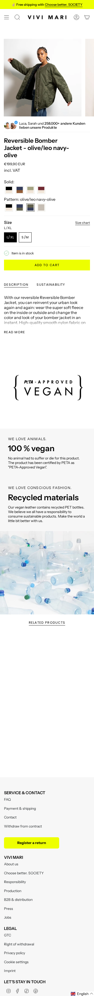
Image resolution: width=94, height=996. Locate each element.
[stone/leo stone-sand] (41, 207)
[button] (82, 993)
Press (8, 908)
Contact (10, 817)
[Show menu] (7, 17)
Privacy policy (14, 953)
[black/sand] (9, 190)
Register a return (31, 843)
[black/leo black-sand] (9, 207)
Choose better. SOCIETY (24, 873)
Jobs (7, 917)
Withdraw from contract (23, 826)
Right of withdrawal (19, 944)
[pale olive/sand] (30, 190)
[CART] (87, 17)
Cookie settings (16, 962)
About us (11, 864)
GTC (7, 935)
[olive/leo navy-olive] (30, 207)
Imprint (10, 970)
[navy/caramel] (20, 190)
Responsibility (15, 882)
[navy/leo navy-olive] (20, 207)
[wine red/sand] (41, 190)
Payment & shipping (20, 808)
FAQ (7, 799)
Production (12, 891)
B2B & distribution (18, 899)
